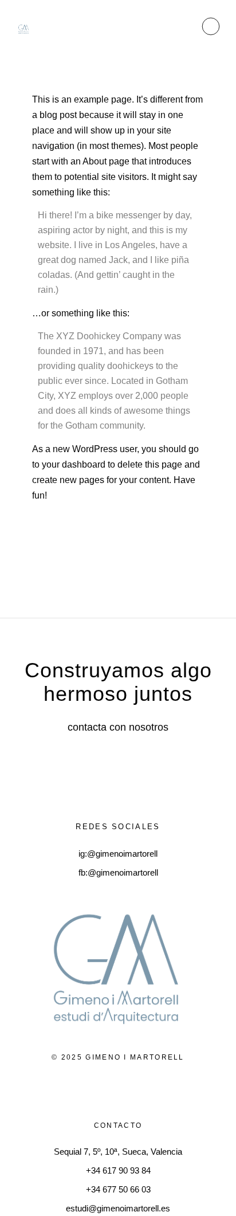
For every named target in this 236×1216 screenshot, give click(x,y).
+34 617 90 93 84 (118, 1170)
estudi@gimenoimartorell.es (118, 1208)
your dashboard (73, 464)
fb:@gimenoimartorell (118, 872)
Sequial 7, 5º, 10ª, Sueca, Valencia (118, 1151)
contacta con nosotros (118, 727)
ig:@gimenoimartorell (118, 853)
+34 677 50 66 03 (118, 1189)
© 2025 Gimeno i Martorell (118, 1057)
